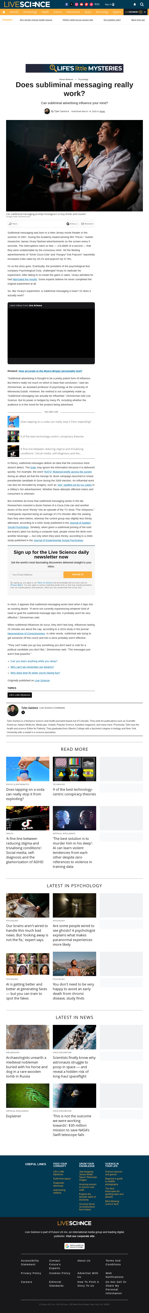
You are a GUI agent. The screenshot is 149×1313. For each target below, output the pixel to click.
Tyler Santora (61, 111)
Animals (14, 12)
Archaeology (30, 12)
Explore (117, 12)
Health (45, 12)
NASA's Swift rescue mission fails (78, 20)
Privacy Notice (16, 585)
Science (58, 12)
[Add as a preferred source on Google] (74, 1246)
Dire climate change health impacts (36, 20)
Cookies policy (59, 1273)
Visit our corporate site (80, 1236)
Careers (26, 1281)
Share (14, 224)
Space (88, 12)
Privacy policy (31, 1273)
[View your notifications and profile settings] (135, 4)
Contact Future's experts (55, 1264)
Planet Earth (73, 12)
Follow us (73, 224)
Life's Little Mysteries (19, 695)
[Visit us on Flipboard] (86, 4)
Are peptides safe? (112, 20)
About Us (84, 1260)
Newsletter (89, 224)
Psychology (83, 79)
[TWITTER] (23, 712)
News (102, 111)
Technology (102, 12)
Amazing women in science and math (87, 1187)
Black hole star (138, 20)
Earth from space (62, 1178)
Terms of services (45, 583)
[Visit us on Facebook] (66, 4)
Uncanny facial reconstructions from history (87, 1207)
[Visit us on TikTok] (91, 4)
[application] (51, 333)
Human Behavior (66, 79)
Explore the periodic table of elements (87, 1197)
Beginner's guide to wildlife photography (114, 1181)
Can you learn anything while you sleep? (33, 661)
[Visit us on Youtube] (81, 4)
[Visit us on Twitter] (71, 4)
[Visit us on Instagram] (76, 4)
